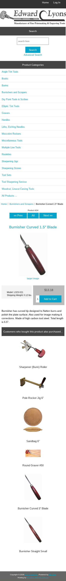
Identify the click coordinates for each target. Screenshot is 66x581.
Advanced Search (33, 55)
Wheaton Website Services (38, 578)
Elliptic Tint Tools (10, 106)
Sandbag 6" (33, 441)
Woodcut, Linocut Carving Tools (18, 189)
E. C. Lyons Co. (31, 575)
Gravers (6, 113)
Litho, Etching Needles (13, 127)
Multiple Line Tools (11, 147)
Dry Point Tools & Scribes (15, 99)
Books (5, 78)
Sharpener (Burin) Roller (33, 367)
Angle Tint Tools (10, 71)
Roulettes (6, 154)
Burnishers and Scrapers (21, 204)
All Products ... (9, 195)
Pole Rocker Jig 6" (33, 398)
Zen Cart (52, 575)
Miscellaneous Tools (12, 140)
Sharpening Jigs (10, 161)
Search (33, 31)
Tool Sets (6, 175)
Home (45, 2)
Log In (56, 2)
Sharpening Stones (11, 168)
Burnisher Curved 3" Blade (33, 508)
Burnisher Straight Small (33, 551)
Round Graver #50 (33, 465)
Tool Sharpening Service (14, 182)
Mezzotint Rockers (11, 133)
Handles (6, 120)
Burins (5, 85)
